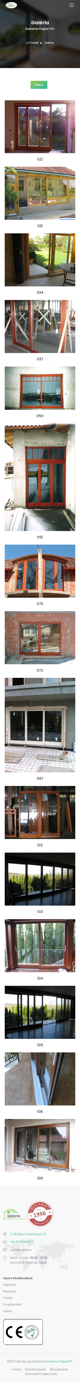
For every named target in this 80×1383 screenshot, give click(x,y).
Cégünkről (9, 1284)
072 (40, 670)
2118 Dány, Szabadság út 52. (28, 1234)
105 (40, 1045)
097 (40, 778)
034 (40, 292)
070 (40, 603)
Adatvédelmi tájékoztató (41, 1374)
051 (40, 537)
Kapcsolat (9, 1291)
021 (40, 159)
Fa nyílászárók (12, 1304)
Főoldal (34, 42)
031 (40, 225)
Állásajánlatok (59, 1369)
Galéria (49, 42)
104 (40, 978)
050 (40, 415)
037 (40, 359)
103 (40, 911)
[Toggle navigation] (71, 5)
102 (40, 845)
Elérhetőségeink (35, 1369)
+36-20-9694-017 (21, 1242)
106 (40, 1111)
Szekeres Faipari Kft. (59, 1361)
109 (40, 1178)
